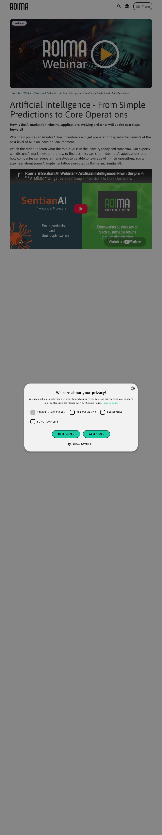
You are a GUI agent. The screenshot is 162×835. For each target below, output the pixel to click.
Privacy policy (110, 403)
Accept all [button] (96, 434)
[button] (81, 444)
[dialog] (81, 418)
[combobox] (133, 388)
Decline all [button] (66, 434)
